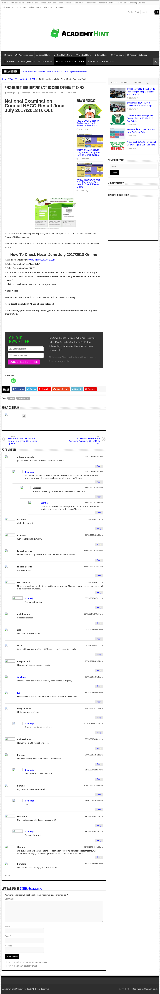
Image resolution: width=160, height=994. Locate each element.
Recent (114, 82)
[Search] (157, 12)
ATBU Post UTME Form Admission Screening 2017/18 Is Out (84, 440)
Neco (11, 398)
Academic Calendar (107, 3)
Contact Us (60, 7)
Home (5, 3)
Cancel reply (36, 889)
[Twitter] (138, 12)
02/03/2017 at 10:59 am (93, 786)
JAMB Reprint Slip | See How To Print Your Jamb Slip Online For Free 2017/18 (141, 92)
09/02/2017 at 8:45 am (94, 677)
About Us (48, 7)
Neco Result (23, 398)
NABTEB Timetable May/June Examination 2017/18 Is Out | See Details (140, 118)
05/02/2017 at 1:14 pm (94, 519)
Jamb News (78, 3)
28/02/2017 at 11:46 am (93, 503)
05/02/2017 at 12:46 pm (93, 472)
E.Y (18, 693)
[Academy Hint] (80, 28)
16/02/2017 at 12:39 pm (93, 723)
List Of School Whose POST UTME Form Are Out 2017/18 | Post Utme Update (54, 71)
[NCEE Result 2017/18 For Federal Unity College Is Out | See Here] (117, 146)
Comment (9, 899)
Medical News (65, 3)
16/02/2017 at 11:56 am (93, 708)
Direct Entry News (48, 3)
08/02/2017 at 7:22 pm (94, 598)
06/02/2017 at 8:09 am (94, 535)
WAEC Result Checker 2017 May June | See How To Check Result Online (88, 183)
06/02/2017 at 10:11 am (93, 567)
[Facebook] (135, 12)
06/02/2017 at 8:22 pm (94, 582)
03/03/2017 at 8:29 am (94, 801)
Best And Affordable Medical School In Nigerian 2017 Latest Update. (23, 440)
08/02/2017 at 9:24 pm (94, 645)
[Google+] (132, 12)
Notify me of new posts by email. (22, 966)
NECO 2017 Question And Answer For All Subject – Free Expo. (88, 123)
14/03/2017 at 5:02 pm (94, 831)
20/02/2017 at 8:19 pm (94, 739)
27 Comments (70, 93)
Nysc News (91, 3)
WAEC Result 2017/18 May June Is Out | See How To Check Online (88, 152)
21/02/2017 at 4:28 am (94, 755)
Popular (124, 82)
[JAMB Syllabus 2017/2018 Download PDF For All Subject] (117, 106)
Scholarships (8, 7)
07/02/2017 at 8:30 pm (94, 630)
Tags (147, 82)
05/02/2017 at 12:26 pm (93, 457)
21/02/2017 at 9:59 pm (94, 770)
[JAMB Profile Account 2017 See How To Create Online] (117, 133)
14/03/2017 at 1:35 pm (94, 816)
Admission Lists (17, 3)
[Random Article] (156, 61)
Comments (136, 82)
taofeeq (21, 677)
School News (32, 3)
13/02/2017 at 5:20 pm (94, 693)
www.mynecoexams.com (41, 259)
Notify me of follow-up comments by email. (27, 962)
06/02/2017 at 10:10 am (93, 551)
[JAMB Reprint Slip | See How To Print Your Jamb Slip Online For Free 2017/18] (117, 93)
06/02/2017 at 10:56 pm (93, 614)
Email (8, 936)
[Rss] (129, 12)
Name (8, 926)
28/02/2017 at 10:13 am (93, 488)
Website (8, 946)
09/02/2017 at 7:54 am (94, 661)
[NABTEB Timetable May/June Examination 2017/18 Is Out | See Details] (117, 119)
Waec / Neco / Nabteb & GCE (29, 7)
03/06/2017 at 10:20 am (93, 847)
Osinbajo (29, 472)
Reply (99, 466)
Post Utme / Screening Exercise (131, 3)
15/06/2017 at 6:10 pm (94, 864)
